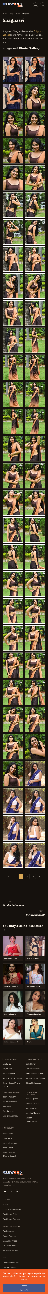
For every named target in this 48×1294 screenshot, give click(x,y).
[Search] (42, 4)
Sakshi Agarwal (9, 1073)
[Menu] (35, 4)
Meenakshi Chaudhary (35, 1073)
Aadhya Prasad (32, 1108)
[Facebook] (5, 1191)
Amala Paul (7, 1064)
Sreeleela (7, 1106)
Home (5, 14)
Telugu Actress (14, 14)
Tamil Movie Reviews (11, 1219)
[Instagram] (17, 1191)
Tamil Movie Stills (10, 1214)
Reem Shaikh (8, 1147)
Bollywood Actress (10, 1250)
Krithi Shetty (31, 1064)
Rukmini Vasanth (9, 1097)
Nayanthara (7, 1068)
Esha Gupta (7, 1138)
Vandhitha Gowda (10, 1101)
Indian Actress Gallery (12, 1209)
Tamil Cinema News (11, 1262)
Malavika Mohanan (33, 1113)
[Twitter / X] (11, 1191)
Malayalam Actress (11, 1245)
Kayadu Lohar (8, 1111)
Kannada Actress (10, 1241)
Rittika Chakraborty (34, 1083)
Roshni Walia (8, 1133)
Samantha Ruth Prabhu (12, 1078)
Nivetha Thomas (33, 1103)
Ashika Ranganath (10, 1116)
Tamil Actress (8, 1231)
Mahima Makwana (33, 1068)
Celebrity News (9, 1267)
